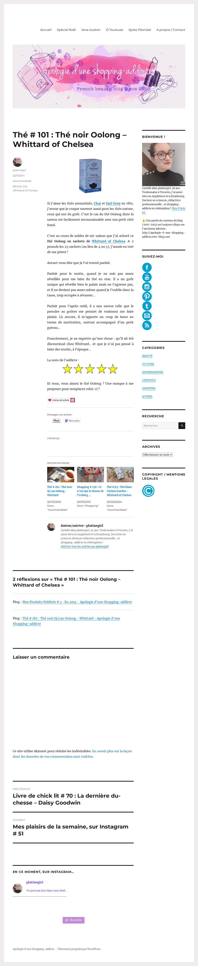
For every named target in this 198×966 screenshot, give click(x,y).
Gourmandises (22, 180)
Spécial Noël (66, 30)
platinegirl (19, 170)
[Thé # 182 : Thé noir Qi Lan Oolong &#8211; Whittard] (60, 474)
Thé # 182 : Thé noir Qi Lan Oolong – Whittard (59, 491)
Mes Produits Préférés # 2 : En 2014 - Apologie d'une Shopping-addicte (77, 602)
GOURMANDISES (152, 372)
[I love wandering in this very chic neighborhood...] (73, 907)
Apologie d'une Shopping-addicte (33, 949)
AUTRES (147, 396)
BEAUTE (147, 356)
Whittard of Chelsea (108, 241)
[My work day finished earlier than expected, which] (97, 907)
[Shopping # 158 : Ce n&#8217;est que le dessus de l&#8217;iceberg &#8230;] (90, 474)
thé (25, 186)
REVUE (17, 186)
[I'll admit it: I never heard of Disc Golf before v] (24, 907)
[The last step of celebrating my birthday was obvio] (122, 907)
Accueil (45, 30)
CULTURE (148, 364)
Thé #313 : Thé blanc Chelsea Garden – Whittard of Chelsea (119, 491)
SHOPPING (148, 388)
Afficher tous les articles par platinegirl (85, 546)
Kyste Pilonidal (140, 30)
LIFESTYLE (149, 380)
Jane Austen (91, 30)
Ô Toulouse (114, 30)
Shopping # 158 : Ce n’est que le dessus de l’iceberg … (90, 491)
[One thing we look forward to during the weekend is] (48, 907)
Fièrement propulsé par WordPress (79, 949)
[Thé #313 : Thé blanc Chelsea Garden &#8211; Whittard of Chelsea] (120, 474)
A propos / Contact (170, 30)
